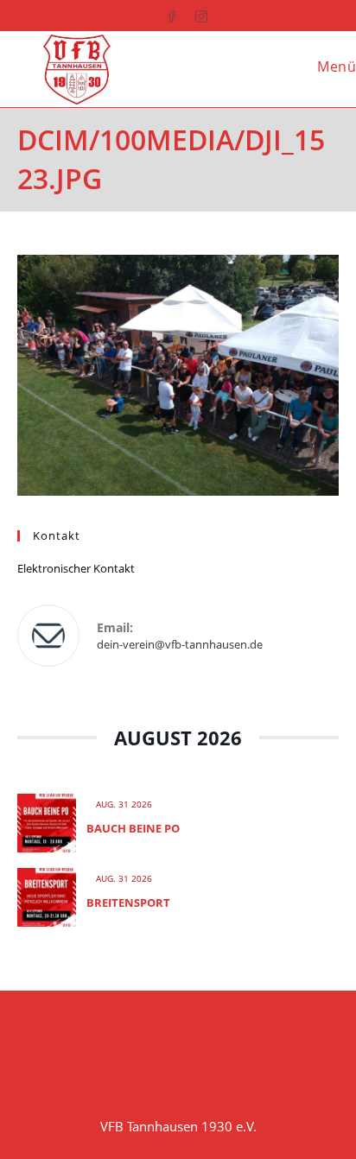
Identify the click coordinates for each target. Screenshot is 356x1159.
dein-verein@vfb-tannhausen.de (180, 644)
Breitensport (128, 902)
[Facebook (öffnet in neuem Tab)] (163, 13)
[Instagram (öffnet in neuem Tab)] (192, 13)
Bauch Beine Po (133, 828)
